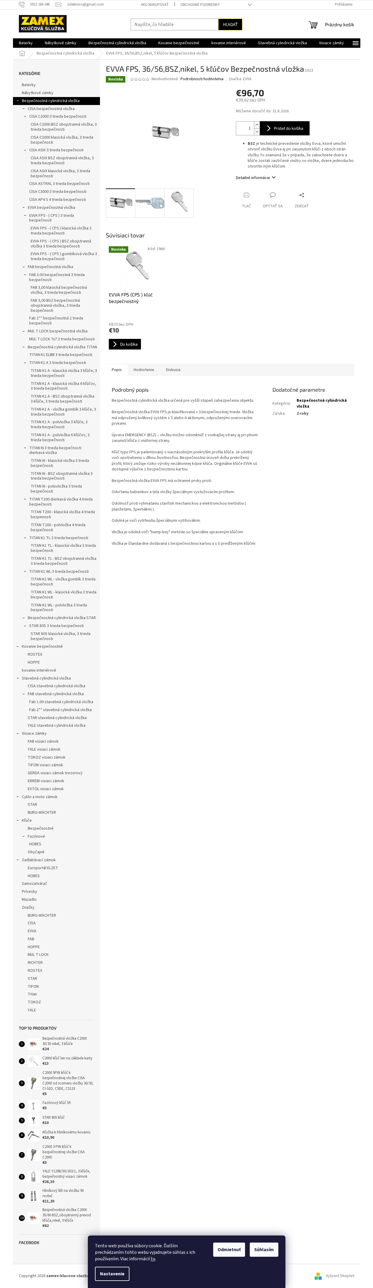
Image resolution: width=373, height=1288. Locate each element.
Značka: (240, 79)
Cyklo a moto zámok (39, 797)
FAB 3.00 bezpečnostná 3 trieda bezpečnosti (57, 277)
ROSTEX (35, 654)
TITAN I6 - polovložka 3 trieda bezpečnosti (56, 488)
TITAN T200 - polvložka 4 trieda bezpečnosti (58, 527)
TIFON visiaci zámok (45, 765)
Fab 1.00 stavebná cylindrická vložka (61, 702)
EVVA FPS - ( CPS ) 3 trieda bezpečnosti (51, 218)
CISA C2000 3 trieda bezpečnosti (57, 116)
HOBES (35, 844)
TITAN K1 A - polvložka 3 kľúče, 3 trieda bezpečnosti (59, 424)
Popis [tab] (117, 370)
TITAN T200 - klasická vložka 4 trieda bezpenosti (63, 514)
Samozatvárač (34, 884)
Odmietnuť (229, 1249)
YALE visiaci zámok (44, 749)
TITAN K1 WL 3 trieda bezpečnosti (59, 572)
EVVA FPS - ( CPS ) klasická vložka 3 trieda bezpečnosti (61, 230)
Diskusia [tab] (173, 370)
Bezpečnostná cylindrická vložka (51, 101)
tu (153, 1259)
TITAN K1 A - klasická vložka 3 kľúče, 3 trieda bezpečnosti (64, 373)
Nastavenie (112, 1274)
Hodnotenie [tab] (144, 370)
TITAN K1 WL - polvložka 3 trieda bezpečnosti (59, 607)
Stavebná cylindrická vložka (46, 678)
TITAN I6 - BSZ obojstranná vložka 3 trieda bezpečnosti (62, 476)
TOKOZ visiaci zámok (46, 757)
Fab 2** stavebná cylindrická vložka (60, 710)
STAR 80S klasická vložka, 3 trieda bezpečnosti (61, 636)
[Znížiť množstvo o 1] (257, 131)
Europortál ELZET (43, 868)
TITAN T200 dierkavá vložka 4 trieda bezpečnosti (61, 501)
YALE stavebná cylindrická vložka (57, 726)
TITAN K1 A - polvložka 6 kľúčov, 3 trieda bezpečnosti (60, 437)
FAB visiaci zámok (43, 741)
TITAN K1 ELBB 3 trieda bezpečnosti (60, 355)
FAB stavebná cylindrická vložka (56, 694)
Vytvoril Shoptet (340, 1276)
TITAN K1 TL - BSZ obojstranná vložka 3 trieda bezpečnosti (63, 561)
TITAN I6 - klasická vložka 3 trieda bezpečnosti (60, 463)
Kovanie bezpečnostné (42, 646)
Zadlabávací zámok (39, 860)
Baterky (29, 85)
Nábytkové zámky (37, 93)
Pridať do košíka (288, 128)
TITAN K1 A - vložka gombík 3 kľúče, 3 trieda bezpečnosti (63, 411)
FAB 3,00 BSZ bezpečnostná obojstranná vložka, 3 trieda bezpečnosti (55, 306)
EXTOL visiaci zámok (46, 789)
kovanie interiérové (39, 670)
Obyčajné (36, 852)
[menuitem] (26, 43)
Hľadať (230, 24)
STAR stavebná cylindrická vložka (57, 718)
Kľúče (27, 820)
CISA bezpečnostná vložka (51, 109)
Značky (28, 907)
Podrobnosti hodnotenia (202, 79)
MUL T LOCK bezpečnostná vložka (58, 331)
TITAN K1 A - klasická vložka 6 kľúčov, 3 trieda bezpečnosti (63, 386)
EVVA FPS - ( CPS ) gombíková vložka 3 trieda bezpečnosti (64, 256)
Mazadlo (29, 900)
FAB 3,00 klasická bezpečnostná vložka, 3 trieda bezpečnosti (59, 290)
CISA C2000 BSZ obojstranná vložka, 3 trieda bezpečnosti (64, 127)
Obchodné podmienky (200, 4)
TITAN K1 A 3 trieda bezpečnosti (57, 363)
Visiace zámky (34, 733)
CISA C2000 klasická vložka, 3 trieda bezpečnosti (62, 139)
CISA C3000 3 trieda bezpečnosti (57, 192)
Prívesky (29, 892)
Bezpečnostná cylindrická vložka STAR (62, 618)
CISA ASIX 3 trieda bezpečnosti (56, 150)
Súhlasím (264, 1249)
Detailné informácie (253, 178)
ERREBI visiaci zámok (46, 781)
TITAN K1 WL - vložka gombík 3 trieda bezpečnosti (63, 581)
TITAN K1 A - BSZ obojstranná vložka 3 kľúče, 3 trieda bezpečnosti (62, 398)
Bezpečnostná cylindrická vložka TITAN (62, 347)
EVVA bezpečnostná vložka (51, 208)
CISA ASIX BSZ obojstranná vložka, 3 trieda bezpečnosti (62, 160)
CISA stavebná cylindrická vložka (56, 686)
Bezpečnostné (41, 828)
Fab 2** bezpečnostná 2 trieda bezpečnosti (56, 320)
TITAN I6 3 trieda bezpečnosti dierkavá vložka (55, 450)
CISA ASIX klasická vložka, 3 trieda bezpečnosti (60, 173)
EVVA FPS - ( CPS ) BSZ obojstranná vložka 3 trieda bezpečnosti (61, 243)
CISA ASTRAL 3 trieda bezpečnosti (59, 184)
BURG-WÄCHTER (42, 813)
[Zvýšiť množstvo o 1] (257, 125)
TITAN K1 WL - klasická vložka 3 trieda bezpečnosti (63, 594)
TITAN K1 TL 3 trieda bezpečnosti (58, 538)
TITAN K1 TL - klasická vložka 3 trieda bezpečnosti (63, 548)
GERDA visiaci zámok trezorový (55, 773)
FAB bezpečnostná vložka (50, 267)
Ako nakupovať (155, 4)
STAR (32, 805)
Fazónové (36, 836)
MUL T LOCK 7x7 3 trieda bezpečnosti (62, 339)
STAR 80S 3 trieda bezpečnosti (56, 626)
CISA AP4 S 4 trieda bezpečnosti (57, 200)
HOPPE (34, 662)
